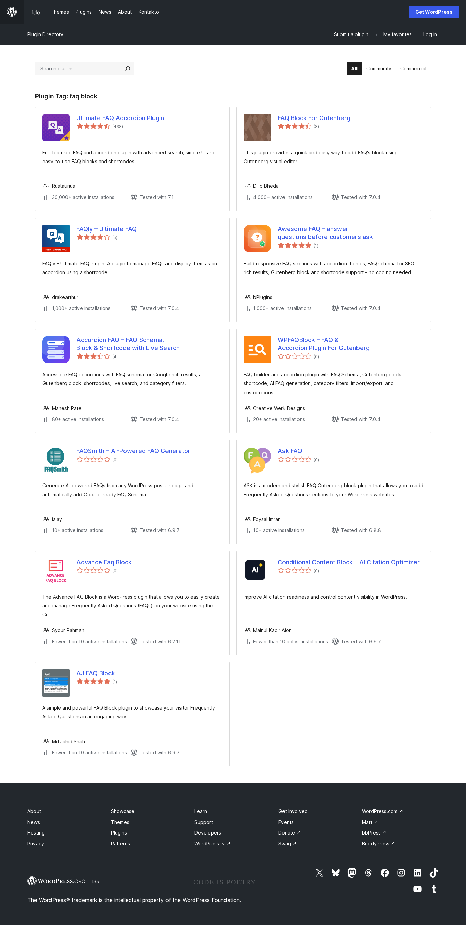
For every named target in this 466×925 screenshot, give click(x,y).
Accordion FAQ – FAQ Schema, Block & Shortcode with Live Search (128, 343)
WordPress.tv (212, 843)
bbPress (374, 833)
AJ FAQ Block (95, 673)
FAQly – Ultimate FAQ (106, 229)
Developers (207, 833)
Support (203, 822)
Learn (200, 811)
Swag (287, 843)
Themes (120, 822)
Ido (95, 881)
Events (286, 822)
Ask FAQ (290, 450)
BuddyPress (378, 843)
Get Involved (293, 811)
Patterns (120, 843)
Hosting (36, 833)
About (34, 811)
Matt (370, 822)
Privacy (35, 843)
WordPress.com (382, 811)
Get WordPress (434, 12)
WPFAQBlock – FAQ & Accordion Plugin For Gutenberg (324, 343)
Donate (289, 833)
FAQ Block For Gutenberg (314, 118)
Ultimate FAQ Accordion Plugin (120, 118)
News (33, 822)
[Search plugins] (127, 68)
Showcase (122, 811)
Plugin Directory (45, 34)
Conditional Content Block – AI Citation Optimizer (349, 562)
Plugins (119, 833)
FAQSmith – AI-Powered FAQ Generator (133, 450)
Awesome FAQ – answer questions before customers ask (325, 232)
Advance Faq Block (104, 562)
